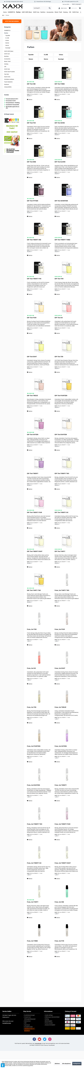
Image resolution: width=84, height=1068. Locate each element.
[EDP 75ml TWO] (67, 268)
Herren (7, 45)
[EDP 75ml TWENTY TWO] (67, 462)
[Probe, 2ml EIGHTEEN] (39, 774)
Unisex (7, 40)
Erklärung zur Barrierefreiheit (52, 1017)
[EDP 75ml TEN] (67, 346)
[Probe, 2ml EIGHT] (67, 657)
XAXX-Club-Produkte (9, 71)
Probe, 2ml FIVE (59, 941)
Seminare (6, 84)
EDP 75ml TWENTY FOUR (34, 512)
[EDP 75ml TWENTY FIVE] (39, 268)
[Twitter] (44, 1039)
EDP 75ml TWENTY (32, 473)
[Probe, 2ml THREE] (39, 930)
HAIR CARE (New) (8, 51)
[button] (3, 1065)
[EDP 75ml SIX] (67, 307)
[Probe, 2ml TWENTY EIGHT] (67, 852)
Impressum (27, 1025)
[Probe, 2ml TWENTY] (67, 774)
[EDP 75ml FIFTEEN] (39, 190)
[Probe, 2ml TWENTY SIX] (39, 852)
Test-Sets (6, 74)
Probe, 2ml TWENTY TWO (34, 824)
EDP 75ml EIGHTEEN (61, 434)
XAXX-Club (7, 69)
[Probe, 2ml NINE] (67, 977)
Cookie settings (49, 1015)
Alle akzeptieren (66, 1063)
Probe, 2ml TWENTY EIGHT (63, 863)
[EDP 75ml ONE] (39, 73)
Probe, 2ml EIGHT (60, 668)
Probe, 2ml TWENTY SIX (34, 863)
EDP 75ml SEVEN (60, 123)
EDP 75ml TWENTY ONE (34, 240)
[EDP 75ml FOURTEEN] (67, 385)
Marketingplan (48, 1021)
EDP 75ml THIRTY (60, 551)
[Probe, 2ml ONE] (67, 891)
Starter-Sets (7, 76)
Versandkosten (38, 1043)
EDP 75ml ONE (31, 84)
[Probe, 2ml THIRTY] (39, 891)
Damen (7, 43)
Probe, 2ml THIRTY (32, 902)
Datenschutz (27, 1021)
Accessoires (7, 59)
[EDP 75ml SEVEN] (67, 112)
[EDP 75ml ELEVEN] (67, 151)
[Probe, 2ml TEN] (39, 696)
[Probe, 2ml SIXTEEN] (67, 735)
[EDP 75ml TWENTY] (39, 462)
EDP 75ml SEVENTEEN (61, 201)
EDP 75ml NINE (31, 162)
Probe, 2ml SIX (31, 668)
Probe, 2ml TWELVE (60, 707)
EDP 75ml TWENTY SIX (61, 512)
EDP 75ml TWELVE (32, 395)
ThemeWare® (51, 1045)
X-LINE (7, 38)
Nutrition (6, 56)
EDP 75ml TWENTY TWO (62, 473)
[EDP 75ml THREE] (67, 73)
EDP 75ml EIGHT (32, 356)
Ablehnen (57, 1063)
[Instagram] (49, 1039)
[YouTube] (39, 1039)
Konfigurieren (76, 1063)
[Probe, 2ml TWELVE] (67, 696)
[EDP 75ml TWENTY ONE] (39, 229)
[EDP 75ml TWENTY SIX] (67, 501)
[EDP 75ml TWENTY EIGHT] (39, 540)
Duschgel (7, 48)
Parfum (6, 33)
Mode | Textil (7, 61)
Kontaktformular (6, 1023)
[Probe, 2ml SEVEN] (39, 977)
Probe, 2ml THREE (32, 941)
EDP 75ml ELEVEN (60, 162)
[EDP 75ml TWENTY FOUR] (39, 501)
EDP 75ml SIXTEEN (32, 434)
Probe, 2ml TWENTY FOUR (62, 824)
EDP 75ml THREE (60, 84)
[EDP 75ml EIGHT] (39, 346)
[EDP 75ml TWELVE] (39, 385)
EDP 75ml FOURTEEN (61, 395)
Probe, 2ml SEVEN (32, 988)
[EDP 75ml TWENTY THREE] (67, 229)
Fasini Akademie (8, 82)
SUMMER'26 (7, 30)
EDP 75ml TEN (59, 356)
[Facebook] (34, 1039)
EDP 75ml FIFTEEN (32, 201)
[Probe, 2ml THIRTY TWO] (67, 579)
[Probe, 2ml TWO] (39, 618)
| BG (5, 66)
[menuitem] (66, 4)
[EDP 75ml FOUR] (39, 307)
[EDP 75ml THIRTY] (67, 540)
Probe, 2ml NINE (59, 988)
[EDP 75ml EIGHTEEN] (67, 423)
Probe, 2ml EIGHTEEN (33, 785)
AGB (25, 1023)
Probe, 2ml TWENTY (61, 785)
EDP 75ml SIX (59, 317)
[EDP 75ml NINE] (39, 151)
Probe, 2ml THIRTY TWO (62, 590)
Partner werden (49, 1023)
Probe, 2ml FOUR (60, 629)
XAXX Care (7, 53)
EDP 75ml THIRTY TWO (34, 590)
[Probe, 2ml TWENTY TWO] (39, 813)
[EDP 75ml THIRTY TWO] (39, 579)
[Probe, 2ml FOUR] (67, 618)
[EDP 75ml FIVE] (39, 112)
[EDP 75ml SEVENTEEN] (67, 190)
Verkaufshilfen (8, 87)
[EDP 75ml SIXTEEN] (39, 423)
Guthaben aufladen (9, 79)
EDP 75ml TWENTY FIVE (34, 279)
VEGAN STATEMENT (50, 1025)
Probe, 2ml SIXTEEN (61, 746)
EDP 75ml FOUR (31, 317)
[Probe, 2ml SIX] (39, 657)
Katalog (6, 64)
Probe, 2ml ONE (59, 902)
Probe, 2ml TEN (31, 707)
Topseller (7, 35)
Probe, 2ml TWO (32, 629)
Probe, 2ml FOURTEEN (33, 746)
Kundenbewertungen (29, 1015)
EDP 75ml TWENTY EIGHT (34, 551)
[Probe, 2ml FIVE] (67, 930)
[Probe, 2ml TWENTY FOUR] (67, 813)
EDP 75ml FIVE (31, 123)
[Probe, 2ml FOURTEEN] (39, 735)
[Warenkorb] (80, 8)
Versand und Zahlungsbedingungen (30, 1018)
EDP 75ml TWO (59, 279)
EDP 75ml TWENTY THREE (62, 240)
